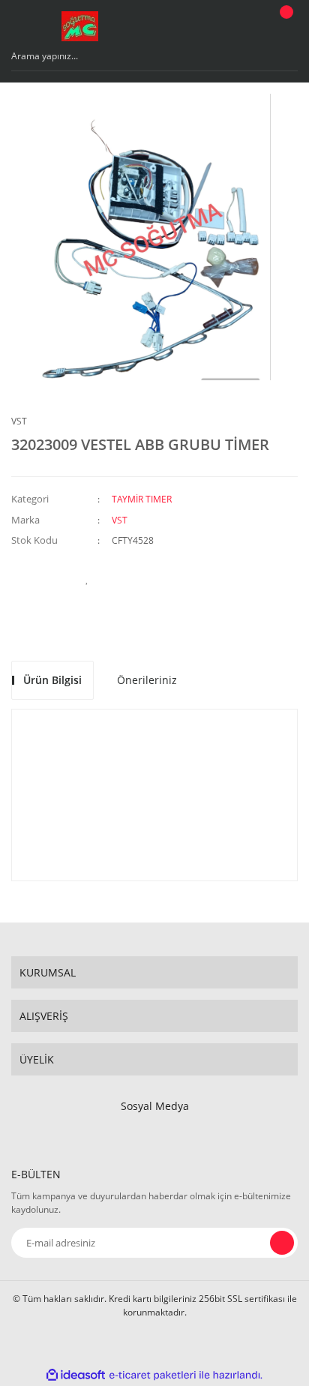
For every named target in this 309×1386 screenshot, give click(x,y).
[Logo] (80, 26)
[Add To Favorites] (87, 578)
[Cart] (284, 26)
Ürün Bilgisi (52, 680)
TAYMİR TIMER (142, 499)
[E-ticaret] (152, 1375)
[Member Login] (246, 26)
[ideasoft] (76, 1375)
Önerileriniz (147, 680)
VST (19, 421)
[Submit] (282, 1243)
